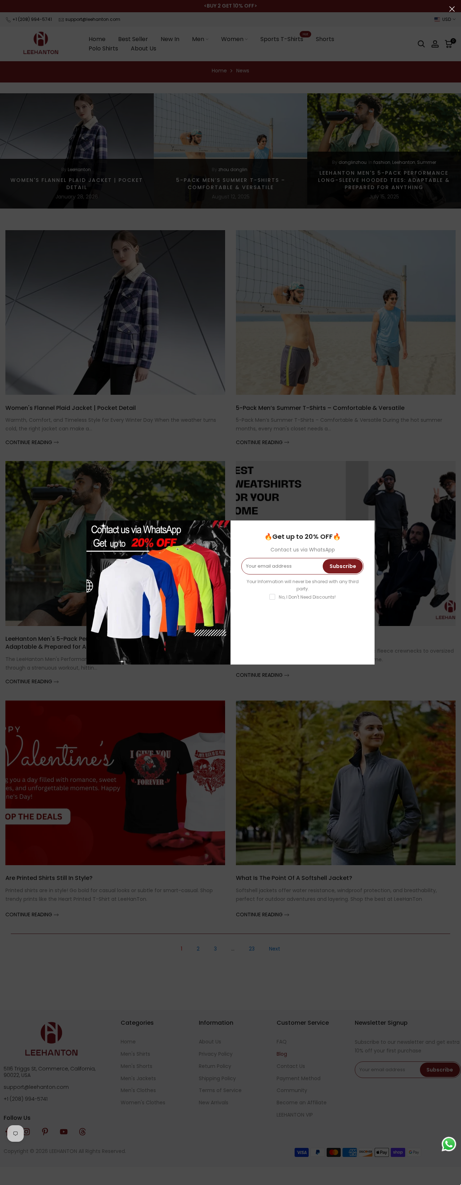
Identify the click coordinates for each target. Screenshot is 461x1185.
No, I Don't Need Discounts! (307, 597)
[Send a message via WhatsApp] (448, 1144)
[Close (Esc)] (452, 9)
